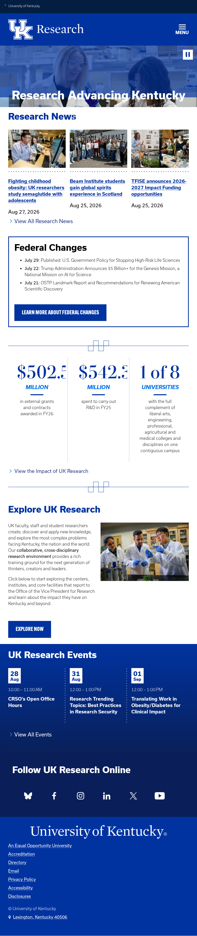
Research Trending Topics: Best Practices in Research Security (95, 705)
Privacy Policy (22, 879)
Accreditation (21, 853)
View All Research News (43, 221)
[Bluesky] (28, 797)
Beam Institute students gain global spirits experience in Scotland (97, 188)
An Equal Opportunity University (40, 845)
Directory (17, 862)
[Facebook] (54, 797)
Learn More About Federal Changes (60, 313)
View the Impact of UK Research (51, 471)
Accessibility (20, 887)
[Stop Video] (188, 55)
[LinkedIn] (107, 797)
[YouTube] (159, 797)
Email (13, 870)
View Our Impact (98, 119)
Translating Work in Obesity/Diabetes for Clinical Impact (156, 705)
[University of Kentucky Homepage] (98, 832)
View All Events (33, 734)
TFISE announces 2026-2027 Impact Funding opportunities (158, 188)
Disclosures (19, 896)
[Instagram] (80, 797)
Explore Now (30, 629)
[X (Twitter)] (133, 797)
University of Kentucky (24, 6)
